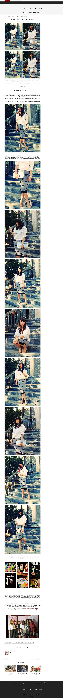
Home (5, 16)
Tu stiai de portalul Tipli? (17, 0)
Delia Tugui (17, 156)
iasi (33, 642)
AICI (33, 639)
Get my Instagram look (22, 673)
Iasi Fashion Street (28, 608)
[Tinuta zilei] (10, 668)
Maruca (17, 609)
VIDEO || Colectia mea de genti (34, 673)
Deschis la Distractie (17, 642)
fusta (31, 642)
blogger (6, 642)
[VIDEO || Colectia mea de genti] (34, 668)
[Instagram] (54, 0)
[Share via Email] (27, 647)
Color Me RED (13, 609)
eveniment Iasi (27, 642)
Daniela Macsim (21, 21)
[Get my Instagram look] (22, 668)
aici (13, 83)
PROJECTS (13, 16)
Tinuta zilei (10, 673)
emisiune (22, 642)
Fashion (9, 16)
